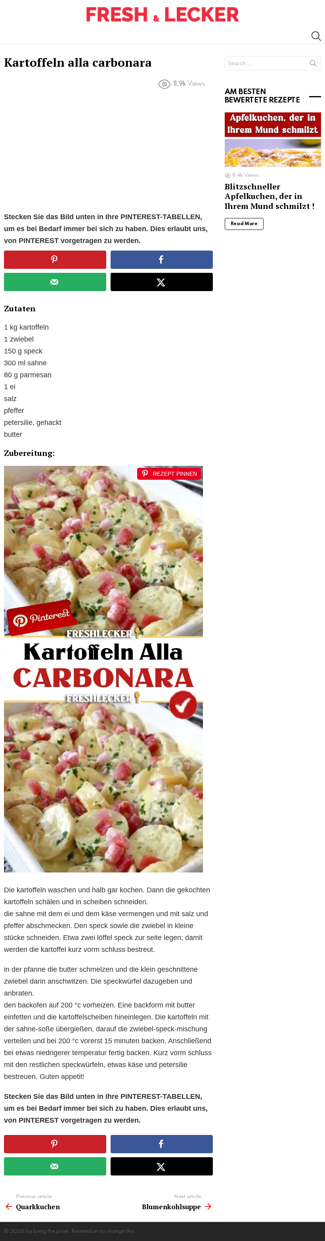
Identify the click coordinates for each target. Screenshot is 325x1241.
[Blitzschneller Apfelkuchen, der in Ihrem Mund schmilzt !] (273, 139)
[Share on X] (162, 282)
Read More (244, 224)
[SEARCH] (316, 36)
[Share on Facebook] (162, 260)
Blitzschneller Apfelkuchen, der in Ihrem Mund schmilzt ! (269, 196)
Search (313, 64)
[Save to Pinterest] (55, 260)
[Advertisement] (108, 152)
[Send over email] (55, 282)
